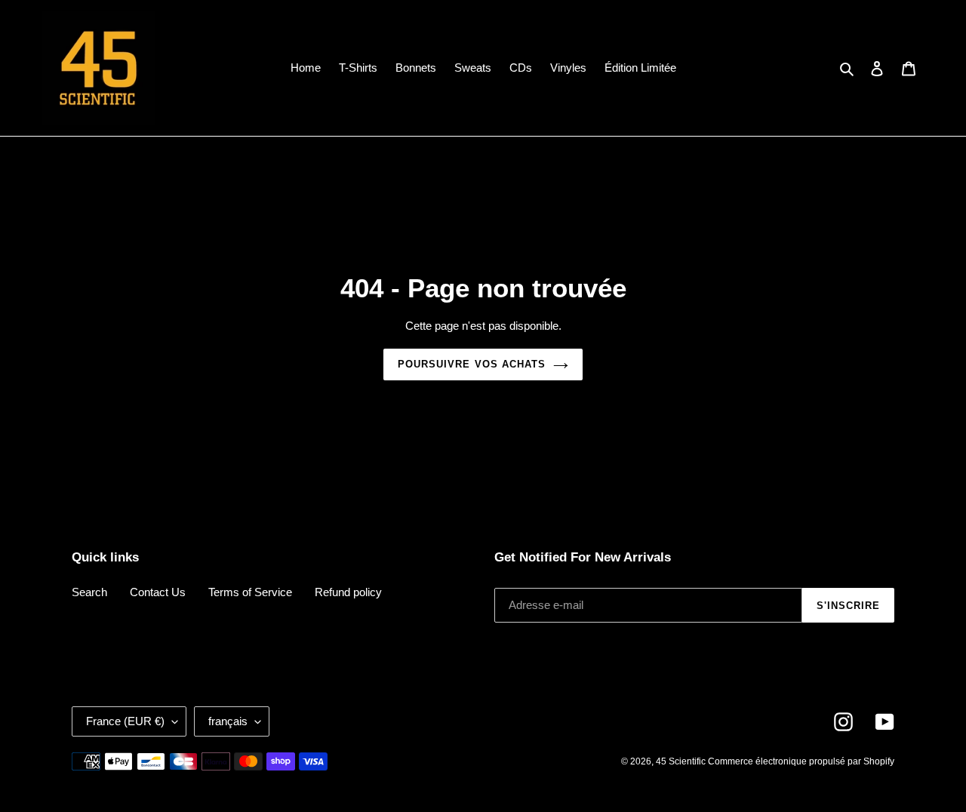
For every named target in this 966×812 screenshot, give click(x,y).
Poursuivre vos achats (472, 364)
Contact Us (158, 592)
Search (89, 592)
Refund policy (348, 592)
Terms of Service (250, 592)
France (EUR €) (125, 721)
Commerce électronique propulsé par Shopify (801, 761)
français (228, 721)
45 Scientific (682, 761)
